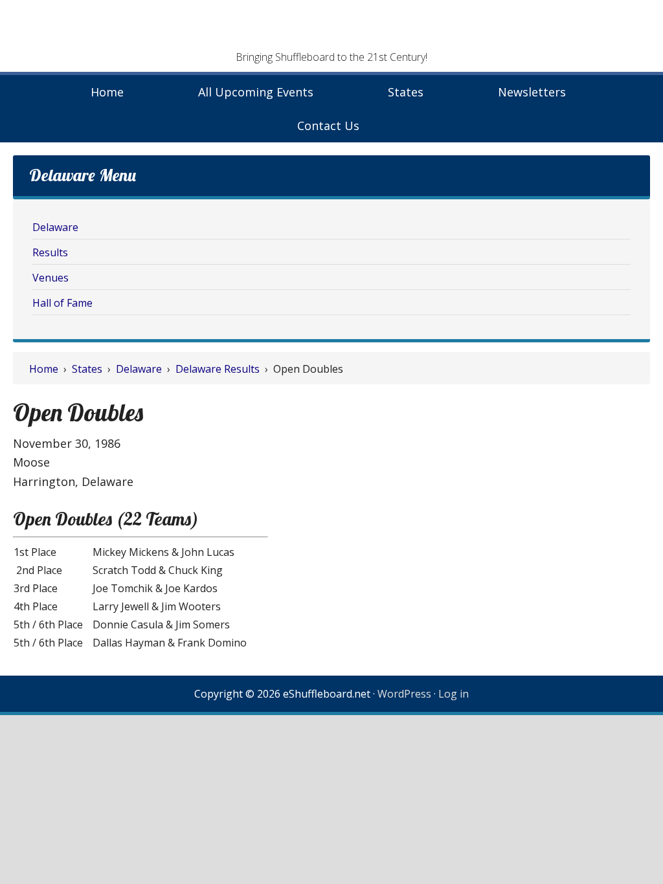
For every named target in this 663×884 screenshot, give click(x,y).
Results (50, 252)
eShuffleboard (331, 29)
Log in (453, 694)
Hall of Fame (62, 303)
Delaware (55, 227)
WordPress (404, 694)
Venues (50, 278)
